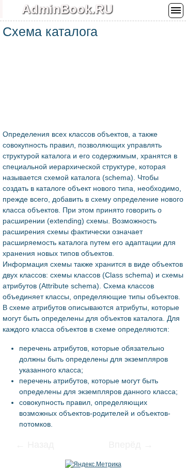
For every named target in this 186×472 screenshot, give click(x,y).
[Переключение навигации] (175, 10)
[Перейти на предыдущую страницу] (41, 445)
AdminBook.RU (67, 9)
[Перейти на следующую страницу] (124, 445)
